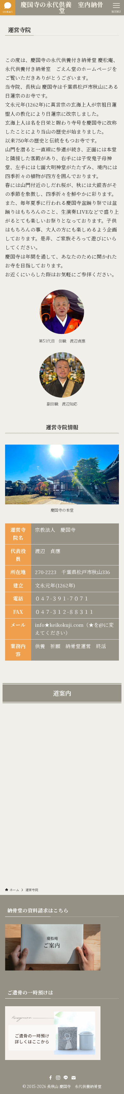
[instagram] (58, 1078)
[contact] (73, 1078)
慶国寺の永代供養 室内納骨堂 (62, 8)
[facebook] (50, 1078)
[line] (66, 1078)
